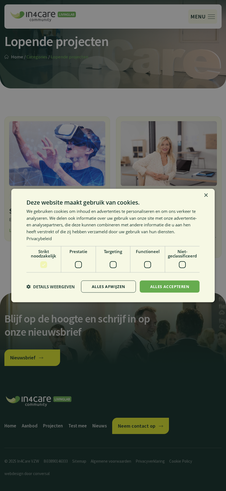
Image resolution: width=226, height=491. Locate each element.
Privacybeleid (39, 238)
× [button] (206, 195)
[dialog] (113, 245)
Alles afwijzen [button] (108, 286)
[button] (50, 286)
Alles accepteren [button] (169, 286)
